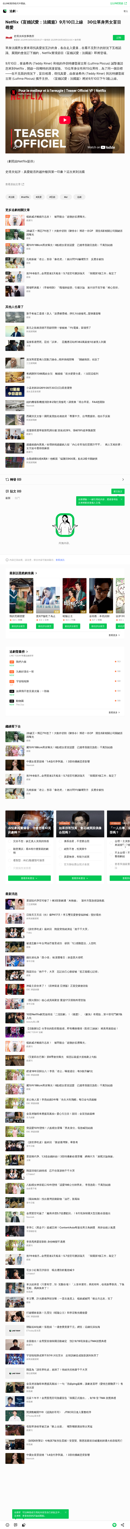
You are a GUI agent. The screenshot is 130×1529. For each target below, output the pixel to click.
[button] (7, 1525)
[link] (15, 1525)
